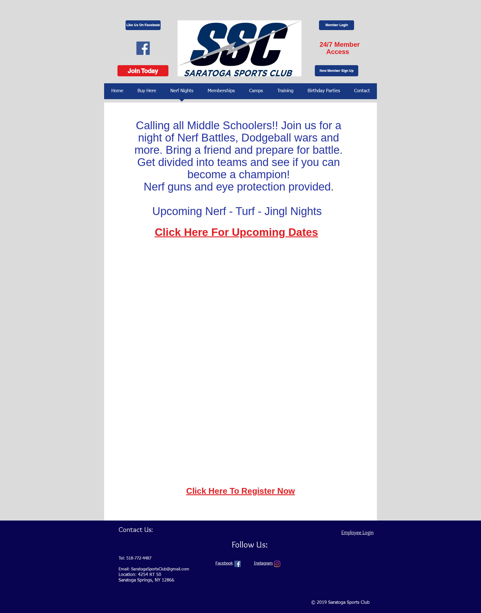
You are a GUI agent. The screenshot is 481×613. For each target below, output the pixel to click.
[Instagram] (277, 564)
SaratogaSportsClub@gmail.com (160, 569)
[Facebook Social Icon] (143, 48)
